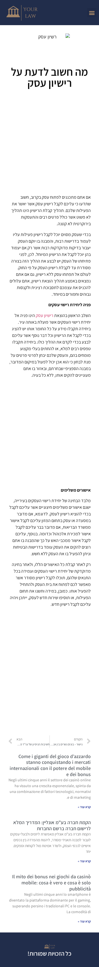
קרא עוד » (84, 807)
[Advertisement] (49, 143)
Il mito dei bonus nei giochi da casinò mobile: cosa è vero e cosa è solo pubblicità (51, 882)
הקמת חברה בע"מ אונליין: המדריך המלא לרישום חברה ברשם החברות (52, 825)
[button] (91, 12)
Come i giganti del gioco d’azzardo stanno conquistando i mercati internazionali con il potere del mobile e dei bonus (50, 765)
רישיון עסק (44, 315)
